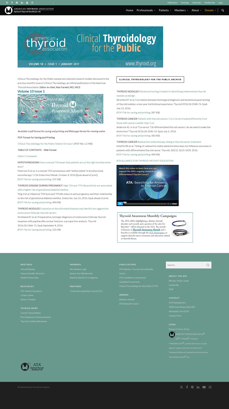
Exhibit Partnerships (30, 277)
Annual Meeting (28, 269)
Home (129, 10)
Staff (171, 289)
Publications (172, 3)
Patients (164, 10)
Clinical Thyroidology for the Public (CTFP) (138, 286)
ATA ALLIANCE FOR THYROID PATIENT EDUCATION (145, 160)
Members (180, 10)
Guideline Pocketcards (129, 282)
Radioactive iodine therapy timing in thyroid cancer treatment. (170, 141)
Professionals (145, 10)
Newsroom (196, 3)
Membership (210, 3)
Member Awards (127, 299)
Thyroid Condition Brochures (34, 321)
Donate (209, 10)
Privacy (172, 329)
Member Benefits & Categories (84, 277)
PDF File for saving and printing (34, 179)
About (195, 10)
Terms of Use (183, 329)
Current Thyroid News (31, 313)
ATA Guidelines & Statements (132, 277)
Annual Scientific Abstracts (33, 273)
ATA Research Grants (129, 303)
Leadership (174, 285)
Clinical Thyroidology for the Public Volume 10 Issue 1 (46, 143)
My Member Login (78, 269)
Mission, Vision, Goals (179, 281)
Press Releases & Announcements (36, 317)
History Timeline (28, 299)
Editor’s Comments (27, 156)
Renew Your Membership (81, 273)
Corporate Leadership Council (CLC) (86, 291)
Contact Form (175, 315)
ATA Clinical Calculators (31, 291)
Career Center (27, 295)
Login (220, 3)
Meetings (185, 3)
